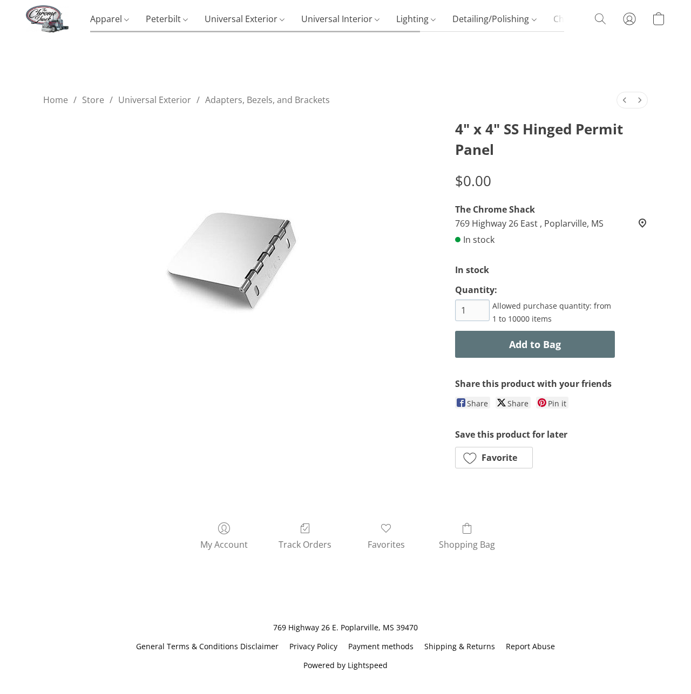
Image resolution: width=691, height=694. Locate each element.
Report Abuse (530, 646)
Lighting (413, 19)
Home (55, 100)
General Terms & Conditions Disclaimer (207, 646)
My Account (224, 544)
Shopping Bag (467, 544)
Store (93, 100)
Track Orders (305, 544)
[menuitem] (624, 100)
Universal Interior (338, 19)
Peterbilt (164, 19)
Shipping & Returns (459, 646)
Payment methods (381, 646)
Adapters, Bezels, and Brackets (267, 100)
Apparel (107, 19)
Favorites (386, 544)
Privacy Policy (313, 646)
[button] (47, 18)
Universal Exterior (242, 19)
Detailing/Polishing (491, 19)
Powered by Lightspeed (345, 665)
